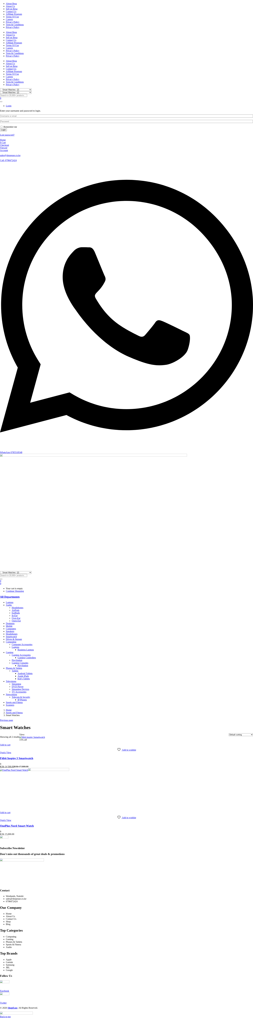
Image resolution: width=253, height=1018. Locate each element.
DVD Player (17, 686)
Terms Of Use (12, 16)
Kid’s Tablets (24, 678)
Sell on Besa (11, 9)
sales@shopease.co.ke (10, 155)
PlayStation (17, 660)
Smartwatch (11, 636)
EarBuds (16, 613)
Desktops (10, 623)
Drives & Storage (14, 639)
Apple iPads (23, 676)
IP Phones (22, 700)
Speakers (10, 631)
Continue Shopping (15, 591)
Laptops (9, 602)
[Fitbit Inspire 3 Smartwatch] (32, 737)
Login (3, 130)
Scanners (10, 705)
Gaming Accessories (21, 655)
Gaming (9, 652)
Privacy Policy (12, 22)
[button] (0, 583)
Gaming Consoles (20, 663)
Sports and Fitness (14, 702)
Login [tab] (8, 106)
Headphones (17, 607)
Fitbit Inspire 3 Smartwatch (16, 758)
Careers (9, 19)
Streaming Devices (20, 689)
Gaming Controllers (27, 657)
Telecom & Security (21, 697)
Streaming (16, 684)
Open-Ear (16, 621)
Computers (11, 628)
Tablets (15, 671)
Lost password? (7, 135)
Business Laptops (26, 649)
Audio (9, 605)
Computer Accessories (22, 644)
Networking (11, 694)
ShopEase (12, 1008)
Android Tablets (25, 673)
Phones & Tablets (14, 668)
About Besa (11, 3)
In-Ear (15, 615)
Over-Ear (16, 618)
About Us (10, 6)
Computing (11, 642)
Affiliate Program (14, 14)
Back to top (5, 1016)
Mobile (9, 626)
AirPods (15, 610)
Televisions (11, 681)
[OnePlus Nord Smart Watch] (34, 770)
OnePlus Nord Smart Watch (17, 825)
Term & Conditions (15, 24)
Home (9, 710)
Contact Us (11, 11)
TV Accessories (19, 692)
